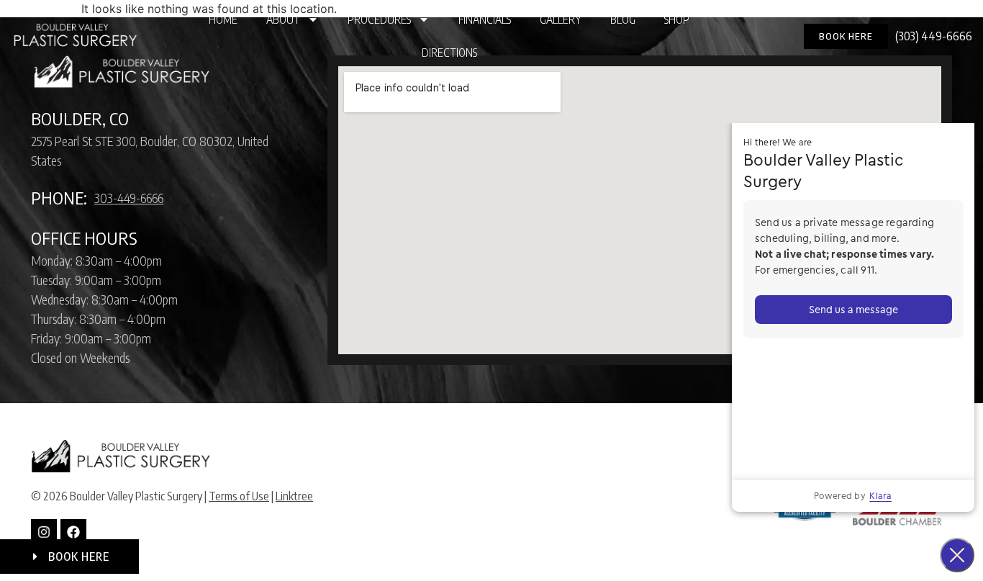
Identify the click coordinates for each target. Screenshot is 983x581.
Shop (676, 19)
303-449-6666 (128, 197)
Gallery (560, 19)
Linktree (294, 496)
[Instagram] (44, 532)
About (283, 19)
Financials (484, 19)
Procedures (379, 19)
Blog (622, 19)
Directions (449, 52)
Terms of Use (239, 496)
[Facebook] (73, 532)
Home (223, 19)
